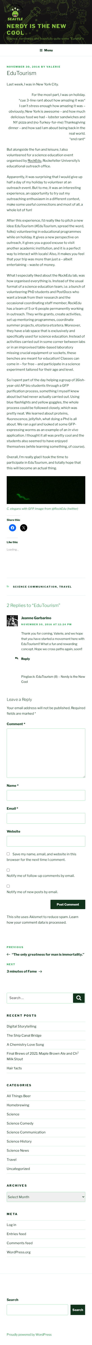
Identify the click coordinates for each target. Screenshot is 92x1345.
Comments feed (20, 1243)
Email (12, 809)
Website (13, 831)
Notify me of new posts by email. (32, 892)
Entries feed (16, 1234)
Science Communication (35, 586)
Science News (18, 1151)
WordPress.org (19, 1252)
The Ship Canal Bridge (24, 1036)
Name (13, 786)
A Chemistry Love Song (25, 1045)
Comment (16, 724)
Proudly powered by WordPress (29, 1334)
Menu (48, 50)
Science (13, 1114)
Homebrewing (18, 1105)
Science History (19, 1141)
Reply (25, 659)
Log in (11, 1225)
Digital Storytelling (21, 1026)
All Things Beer (19, 1096)
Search (12, 1300)
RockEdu (34, 161)
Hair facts (14, 1068)
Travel (65, 586)
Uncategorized (18, 1169)
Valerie (53, 66)
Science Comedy (20, 1123)
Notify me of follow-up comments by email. (41, 876)
